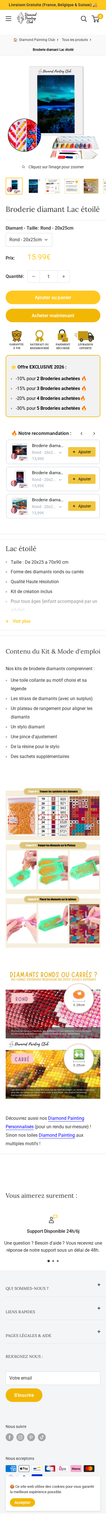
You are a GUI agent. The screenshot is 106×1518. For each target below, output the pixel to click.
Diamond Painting (57, 1135)
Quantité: (15, 276)
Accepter (22, 1502)
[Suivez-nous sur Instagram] (20, 1437)
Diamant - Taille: (39, 228)
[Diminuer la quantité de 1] (34, 276)
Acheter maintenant (53, 315)
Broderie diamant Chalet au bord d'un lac (48, 499)
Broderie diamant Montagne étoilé (48, 472)
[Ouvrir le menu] (8, 18)
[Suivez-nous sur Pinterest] (31, 1437)
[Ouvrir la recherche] (84, 19)
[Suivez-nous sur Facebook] (10, 1437)
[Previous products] (81, 433)
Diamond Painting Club (37, 40)
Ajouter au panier (53, 297)
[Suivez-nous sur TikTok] (42, 1437)
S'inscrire (24, 1395)
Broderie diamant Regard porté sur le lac (48, 445)
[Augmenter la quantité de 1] (64, 276)
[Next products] (94, 433)
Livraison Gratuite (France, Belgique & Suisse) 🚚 (53, 5)
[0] (95, 19)
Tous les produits (75, 40)
